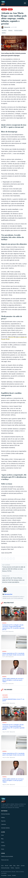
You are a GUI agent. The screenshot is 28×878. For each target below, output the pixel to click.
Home (2, 849)
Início (2, 835)
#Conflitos (4, 30)
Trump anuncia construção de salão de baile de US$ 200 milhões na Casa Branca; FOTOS (13, 568)
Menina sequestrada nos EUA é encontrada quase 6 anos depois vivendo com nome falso (13, 654)
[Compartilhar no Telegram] (14, 558)
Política (3, 817)
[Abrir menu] (25, 3)
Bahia (11, 865)
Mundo (10, 9)
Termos (9, 875)
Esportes (3, 821)
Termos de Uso (5, 860)
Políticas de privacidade (7, 856)
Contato (3, 845)
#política (4, 32)
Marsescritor (8, 594)
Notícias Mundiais (5, 814)
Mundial (4, 9)
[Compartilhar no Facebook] (2, 558)
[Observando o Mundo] (14, 800)
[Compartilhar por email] (8, 558)
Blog (2, 838)
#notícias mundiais (18, 30)
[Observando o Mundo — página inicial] (3, 3)
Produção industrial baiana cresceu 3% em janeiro (13, 699)
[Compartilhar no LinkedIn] (11, 558)
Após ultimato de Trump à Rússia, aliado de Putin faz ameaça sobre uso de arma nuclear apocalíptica (13, 579)
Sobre (2, 842)
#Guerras (10, 30)
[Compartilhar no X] (5, 558)
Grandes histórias (5, 827)
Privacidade (3, 875)
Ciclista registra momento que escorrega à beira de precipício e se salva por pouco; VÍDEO (12, 680)
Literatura (3, 824)
